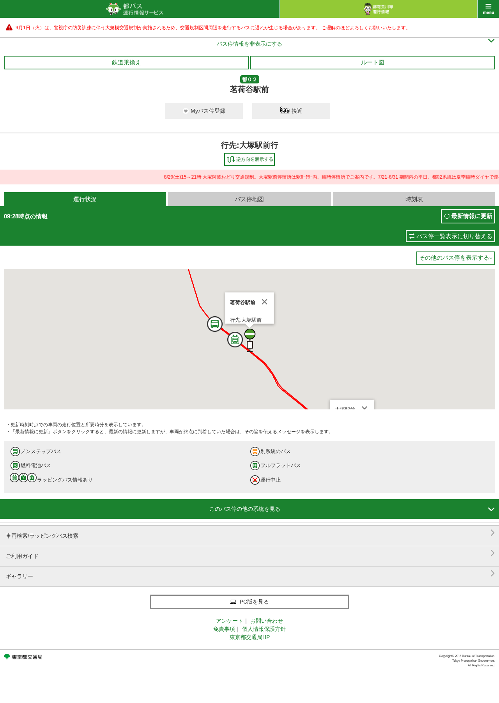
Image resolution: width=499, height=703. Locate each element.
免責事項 (224, 629)
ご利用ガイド (250, 553)
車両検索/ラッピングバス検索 (250, 533)
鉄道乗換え (126, 62)
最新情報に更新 (471, 215)
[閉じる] (264, 301)
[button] (224, 334)
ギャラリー (250, 573)
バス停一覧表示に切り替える (454, 236)
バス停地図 (249, 199)
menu (488, 9)
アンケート (229, 621)
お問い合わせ (266, 621)
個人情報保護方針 (264, 629)
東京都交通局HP (250, 637)
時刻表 (414, 199)
